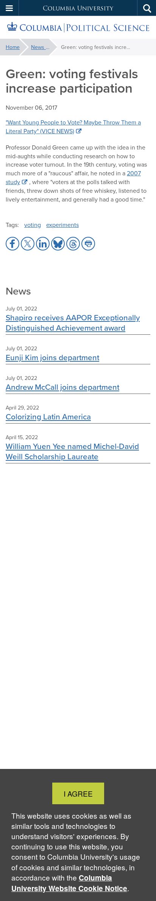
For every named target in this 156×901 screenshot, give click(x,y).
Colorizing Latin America (48, 416)
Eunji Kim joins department (52, 357)
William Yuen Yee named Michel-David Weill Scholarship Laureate (72, 451)
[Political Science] (78, 27)
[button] (9, 8)
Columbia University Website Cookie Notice (69, 883)
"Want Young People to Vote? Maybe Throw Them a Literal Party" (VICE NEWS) (73, 126)
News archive (44, 47)
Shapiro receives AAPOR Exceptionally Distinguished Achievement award (73, 322)
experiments (62, 225)
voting (32, 225)
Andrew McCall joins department (62, 386)
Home (13, 47)
